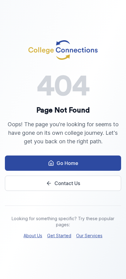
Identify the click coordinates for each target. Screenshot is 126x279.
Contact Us (67, 183)
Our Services (89, 235)
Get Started (59, 235)
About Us (33, 235)
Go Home (67, 163)
